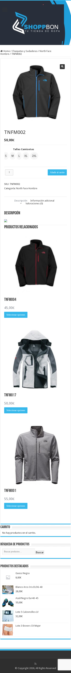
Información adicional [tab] (42, 200)
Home (6, 51)
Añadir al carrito (57, 172)
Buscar (40, 552)
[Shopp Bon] (35, 22)
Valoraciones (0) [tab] (34, 203)
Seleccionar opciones (15, 314)
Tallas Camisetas (23, 149)
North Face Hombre (26, 188)
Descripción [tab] (20, 200)
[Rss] (35, 663)
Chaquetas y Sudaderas (24, 51)
